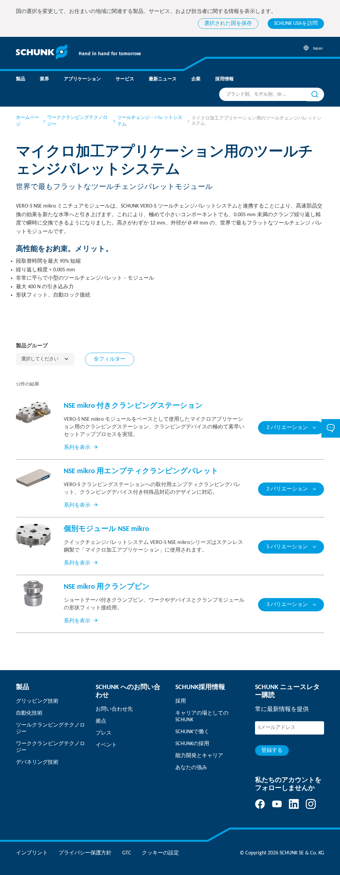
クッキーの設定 (160, 853)
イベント (106, 745)
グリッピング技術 (37, 701)
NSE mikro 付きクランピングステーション (133, 406)
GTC (126, 853)
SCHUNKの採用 (192, 743)
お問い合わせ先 (114, 709)
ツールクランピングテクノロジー (50, 729)
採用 (180, 701)
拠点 (101, 721)
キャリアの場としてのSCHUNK (201, 717)
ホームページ (27, 121)
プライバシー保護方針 (85, 853)
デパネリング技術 (37, 762)
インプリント (32, 853)
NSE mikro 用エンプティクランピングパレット (141, 471)
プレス (104, 733)
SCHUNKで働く (192, 732)
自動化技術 (29, 713)
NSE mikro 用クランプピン (107, 587)
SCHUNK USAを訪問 (296, 23)
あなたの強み (191, 767)
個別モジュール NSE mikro (106, 529)
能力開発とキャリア (199, 755)
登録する (272, 750)
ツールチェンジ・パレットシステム (149, 121)
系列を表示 (77, 447)
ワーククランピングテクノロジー (77, 121)
